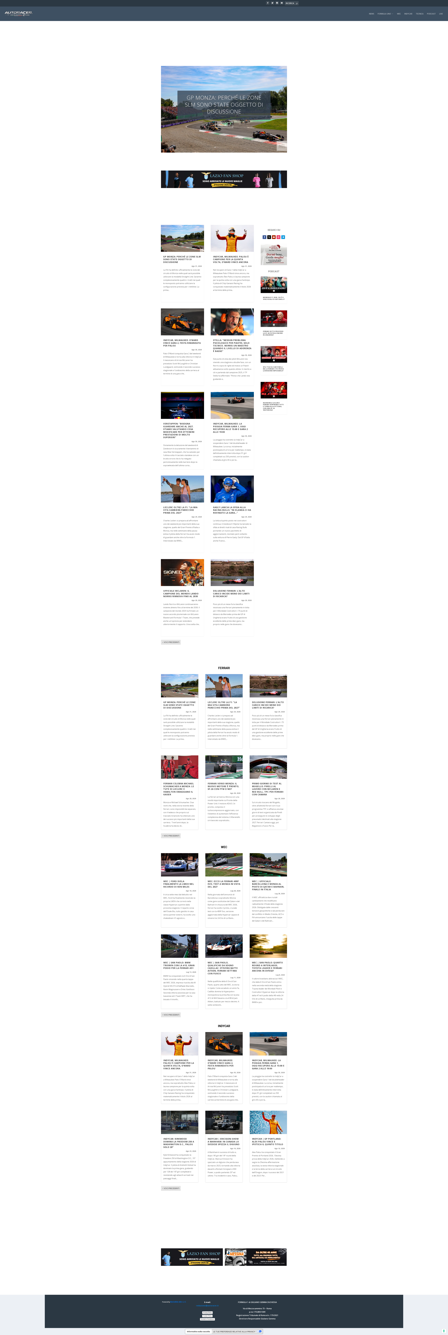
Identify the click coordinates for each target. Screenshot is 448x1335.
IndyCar (408, 14)
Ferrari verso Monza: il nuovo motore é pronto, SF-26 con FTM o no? (223, 786)
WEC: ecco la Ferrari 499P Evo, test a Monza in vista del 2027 (224, 884)
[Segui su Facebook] (264, 237)
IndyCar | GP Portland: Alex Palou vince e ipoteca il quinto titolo (267, 1141)
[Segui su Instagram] (278, 237)
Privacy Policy (207, 1312)
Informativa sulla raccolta (198, 1331)
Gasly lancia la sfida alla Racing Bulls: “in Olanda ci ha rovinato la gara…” (232, 510)
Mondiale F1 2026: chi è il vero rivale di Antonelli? (274, 298)
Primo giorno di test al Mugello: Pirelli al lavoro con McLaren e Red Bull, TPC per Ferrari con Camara (268, 789)
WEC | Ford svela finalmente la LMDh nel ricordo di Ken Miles (178, 884)
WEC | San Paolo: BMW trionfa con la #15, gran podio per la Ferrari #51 (178, 965)
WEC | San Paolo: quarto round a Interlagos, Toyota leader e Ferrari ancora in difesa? (267, 966)
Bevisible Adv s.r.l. (178, 1302)
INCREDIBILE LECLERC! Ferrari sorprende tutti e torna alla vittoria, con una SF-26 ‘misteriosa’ (273, 406)
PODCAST (431, 14)
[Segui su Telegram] (283, 237)
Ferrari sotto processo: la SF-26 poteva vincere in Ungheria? (273, 333)
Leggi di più (224, 124)
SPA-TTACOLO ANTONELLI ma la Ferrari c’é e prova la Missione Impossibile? (273, 369)
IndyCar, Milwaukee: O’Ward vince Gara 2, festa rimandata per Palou (182, 343)
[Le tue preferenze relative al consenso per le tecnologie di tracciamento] (444, 1331)
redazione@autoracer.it (207, 1305)
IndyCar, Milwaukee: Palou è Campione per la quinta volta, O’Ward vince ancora (231, 259)
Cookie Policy (207, 1316)
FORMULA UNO (384, 14)
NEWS (371, 14)
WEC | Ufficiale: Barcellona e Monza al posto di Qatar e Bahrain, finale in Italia (268, 885)
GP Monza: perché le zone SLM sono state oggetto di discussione (224, 104)
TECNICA (420, 14)
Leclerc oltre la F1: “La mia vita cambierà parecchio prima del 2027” (180, 510)
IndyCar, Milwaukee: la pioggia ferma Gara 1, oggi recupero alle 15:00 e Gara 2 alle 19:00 (230, 427)
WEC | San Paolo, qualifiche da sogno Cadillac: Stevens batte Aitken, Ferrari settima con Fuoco (223, 968)
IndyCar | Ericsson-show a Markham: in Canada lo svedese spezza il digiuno (224, 1141)
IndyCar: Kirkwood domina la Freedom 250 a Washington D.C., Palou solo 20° (178, 1142)
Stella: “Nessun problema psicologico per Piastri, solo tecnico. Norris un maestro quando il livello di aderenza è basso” (232, 346)
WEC (399, 14)
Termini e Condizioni (207, 1319)
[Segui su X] (269, 237)
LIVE (441, 14)
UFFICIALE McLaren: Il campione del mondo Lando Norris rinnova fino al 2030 (180, 593)
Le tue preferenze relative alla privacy (234, 1331)
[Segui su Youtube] (274, 237)
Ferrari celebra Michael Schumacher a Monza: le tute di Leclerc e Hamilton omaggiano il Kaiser (178, 789)
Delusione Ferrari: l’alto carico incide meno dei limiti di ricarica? (231, 593)
